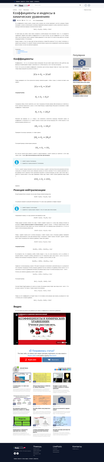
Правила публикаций (37, 450)
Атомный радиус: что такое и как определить (21, 386)
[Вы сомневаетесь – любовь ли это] (82, 63)
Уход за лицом (75, 80)
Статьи (27, 1)
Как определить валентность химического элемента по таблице (21, 409)
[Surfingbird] (62, 369)
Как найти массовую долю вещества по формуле (61, 430)
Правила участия (36, 448)
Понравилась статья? (43, 350)
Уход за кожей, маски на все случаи (81, 82)
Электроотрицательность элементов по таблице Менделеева (41, 386)
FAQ (34, 455)
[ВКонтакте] (55, 369)
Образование (26, 9)
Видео (31, 1)
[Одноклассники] (57, 369)
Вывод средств (36, 452)
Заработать (36, 458)
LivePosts (15, 9)
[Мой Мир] (58, 369)
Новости (23, 1)
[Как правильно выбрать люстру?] (82, 90)
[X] (60, 369)
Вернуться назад (87, 9)
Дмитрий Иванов (39, 20)
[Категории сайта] (15, 5)
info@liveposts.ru (75, 448)
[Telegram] (70, 369)
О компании (55, 448)
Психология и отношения (77, 66)
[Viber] (65, 369)
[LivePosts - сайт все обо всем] (24, 5)
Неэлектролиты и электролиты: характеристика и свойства (20, 430)
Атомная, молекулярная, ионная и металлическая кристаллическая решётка (41, 431)
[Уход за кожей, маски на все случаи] (82, 76)
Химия (14, 20)
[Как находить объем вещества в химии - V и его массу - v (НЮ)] (42, 400)
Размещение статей (37, 453)
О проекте (36, 1)
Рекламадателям (56, 452)
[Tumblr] (63, 369)
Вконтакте (52, 355)
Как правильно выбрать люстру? (80, 96)
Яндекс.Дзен (32, 355)
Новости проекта (56, 450)
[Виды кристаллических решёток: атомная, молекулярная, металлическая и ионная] (42, 421)
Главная (18, 1)
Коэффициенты (21, 50)
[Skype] (68, 369)
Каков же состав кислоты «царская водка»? (61, 409)
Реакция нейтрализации (22, 51)
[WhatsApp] (67, 369)
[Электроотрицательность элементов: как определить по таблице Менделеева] (42, 377)
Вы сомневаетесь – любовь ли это (81, 68)
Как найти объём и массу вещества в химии (41, 409)
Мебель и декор (76, 93)
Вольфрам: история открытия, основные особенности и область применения (61, 387)
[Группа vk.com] (86, 5)
